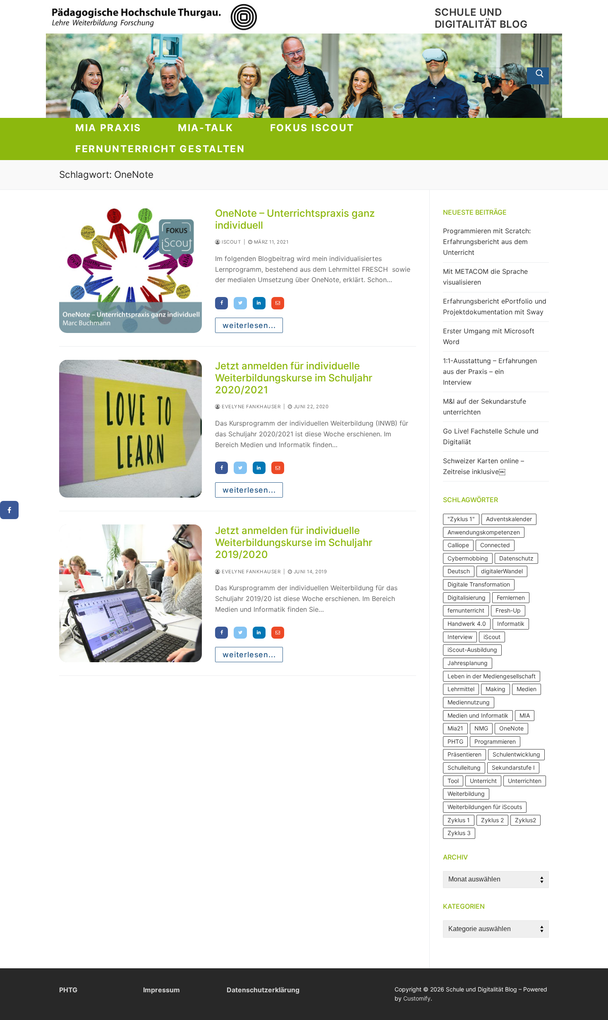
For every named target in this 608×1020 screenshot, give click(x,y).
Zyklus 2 (492, 820)
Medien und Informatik (478, 715)
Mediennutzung (469, 702)
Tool (453, 780)
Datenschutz (516, 558)
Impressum (161, 990)
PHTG (455, 741)
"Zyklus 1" (461, 518)
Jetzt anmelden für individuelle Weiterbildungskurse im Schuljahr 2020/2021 (293, 378)
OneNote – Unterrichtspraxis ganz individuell (295, 219)
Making (495, 688)
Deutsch (459, 571)
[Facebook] (9, 510)
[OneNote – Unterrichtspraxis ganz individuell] (130, 270)
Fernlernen (511, 597)
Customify (417, 998)
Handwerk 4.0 (467, 623)
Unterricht (483, 780)
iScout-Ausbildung (472, 649)
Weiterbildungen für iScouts (485, 806)
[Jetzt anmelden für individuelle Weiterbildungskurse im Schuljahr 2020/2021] (130, 429)
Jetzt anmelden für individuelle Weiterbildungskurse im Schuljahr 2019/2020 (293, 542)
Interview (460, 636)
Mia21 (455, 728)
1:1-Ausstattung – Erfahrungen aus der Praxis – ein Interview (490, 371)
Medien (526, 688)
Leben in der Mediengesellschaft (492, 676)
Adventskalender (509, 518)
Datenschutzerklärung (263, 990)
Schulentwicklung (516, 754)
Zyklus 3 (459, 832)
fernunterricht (466, 610)
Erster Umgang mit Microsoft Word (488, 336)
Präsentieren (464, 754)
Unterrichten (524, 780)
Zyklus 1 (459, 820)
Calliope (458, 544)
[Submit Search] (538, 76)
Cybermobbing (468, 558)
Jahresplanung (468, 662)
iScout (230, 242)
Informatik (510, 623)
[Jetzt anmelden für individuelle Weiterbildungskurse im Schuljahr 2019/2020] (130, 593)
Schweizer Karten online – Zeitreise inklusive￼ (483, 466)
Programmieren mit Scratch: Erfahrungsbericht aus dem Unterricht (487, 241)
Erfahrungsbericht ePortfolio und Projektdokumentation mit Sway (494, 306)
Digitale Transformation (479, 584)
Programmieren (495, 741)
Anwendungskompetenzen (484, 532)
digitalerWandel (502, 571)
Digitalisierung (467, 597)
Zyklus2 (525, 820)
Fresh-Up (508, 610)
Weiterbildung (466, 793)
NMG (481, 728)
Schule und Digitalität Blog (481, 18)
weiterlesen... (249, 325)
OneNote (511, 728)
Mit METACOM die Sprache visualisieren (485, 276)
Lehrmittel (461, 688)
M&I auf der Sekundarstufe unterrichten (484, 406)
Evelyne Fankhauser (250, 406)
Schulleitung (464, 767)
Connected (495, 544)
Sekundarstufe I (513, 767)
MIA (524, 715)
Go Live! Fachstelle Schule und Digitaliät (491, 436)
